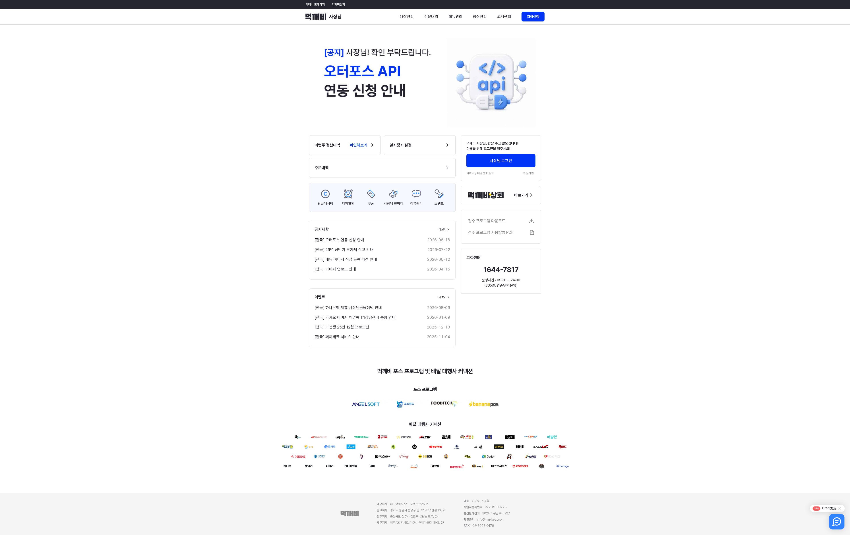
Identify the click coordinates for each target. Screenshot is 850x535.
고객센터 (504, 16)
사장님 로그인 (501, 160)
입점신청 (533, 16)
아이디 (470, 173)
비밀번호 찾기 (485, 173)
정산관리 (480, 16)
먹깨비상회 (338, 4)
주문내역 (431, 16)
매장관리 (407, 16)
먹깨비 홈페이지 (315, 4)
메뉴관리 (455, 16)
